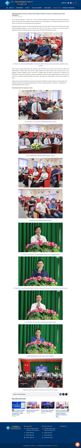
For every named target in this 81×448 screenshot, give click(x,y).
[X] (63, 394)
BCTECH (35, 445)
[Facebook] (60, 394)
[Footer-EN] (13, 425)
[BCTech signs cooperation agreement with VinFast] (18, 402)
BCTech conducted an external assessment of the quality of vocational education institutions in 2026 (33, 413)
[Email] (66, 394)
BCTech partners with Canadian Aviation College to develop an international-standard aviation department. (62, 413)
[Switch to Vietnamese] (75, 3)
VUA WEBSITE (55, 445)
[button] (13, 410)
